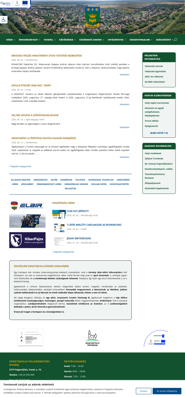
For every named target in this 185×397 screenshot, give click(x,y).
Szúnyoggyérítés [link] (119, 184)
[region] (92, 388)
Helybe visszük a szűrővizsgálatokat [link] (35, 115)
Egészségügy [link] (163, 40)
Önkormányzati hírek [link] (49, 184)
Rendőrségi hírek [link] (89, 215)
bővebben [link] (125, 74)
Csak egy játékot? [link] (78, 211)
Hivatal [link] (48, 40)
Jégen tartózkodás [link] (79, 238)
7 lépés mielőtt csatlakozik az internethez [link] (94, 224)
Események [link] (66, 180)
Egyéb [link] (54, 180)
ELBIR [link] (84, 229)
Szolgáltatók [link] (99, 184)
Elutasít (143, 391)
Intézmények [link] (116, 40)
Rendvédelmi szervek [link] (76, 184)
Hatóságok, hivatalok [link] (100, 180)
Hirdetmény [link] (31, 60)
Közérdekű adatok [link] (90, 40)
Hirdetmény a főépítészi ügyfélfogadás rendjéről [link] (43, 138)
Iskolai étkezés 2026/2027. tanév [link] (31, 85)
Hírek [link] (9, 40)
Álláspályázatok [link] (20, 180)
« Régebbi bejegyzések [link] (20, 166)
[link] (4, 19)
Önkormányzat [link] (28, 40)
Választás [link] (70, 189)
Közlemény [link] (27, 184)
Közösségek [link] (66, 40)
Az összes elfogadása (167, 391)
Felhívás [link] (80, 180)
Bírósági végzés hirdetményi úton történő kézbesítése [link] (46, 55)
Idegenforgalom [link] (140, 40)
